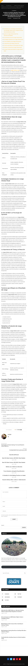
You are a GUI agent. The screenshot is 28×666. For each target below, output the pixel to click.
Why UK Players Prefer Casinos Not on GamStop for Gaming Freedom (12, 624)
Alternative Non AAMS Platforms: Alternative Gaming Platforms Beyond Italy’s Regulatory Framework (12, 611)
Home (2, 5)
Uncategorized (8, 5)
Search (2, 525)
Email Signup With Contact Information (14, 567)
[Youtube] (20, 659)
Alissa (10, 18)
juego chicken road (15, 70)
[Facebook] (8, 659)
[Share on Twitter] (18, 429)
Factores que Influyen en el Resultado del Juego (13, 45)
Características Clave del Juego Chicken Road (13, 37)
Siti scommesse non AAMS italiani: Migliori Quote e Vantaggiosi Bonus (12, 617)
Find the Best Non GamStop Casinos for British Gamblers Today (13, 638)
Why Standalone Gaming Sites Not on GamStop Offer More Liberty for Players (13, 631)
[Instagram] (14, 659)
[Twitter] (11, 659)
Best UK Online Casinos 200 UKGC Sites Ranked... (14, 458)
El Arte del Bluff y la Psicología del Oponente (12, 41)
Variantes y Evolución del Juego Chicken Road (13, 47)
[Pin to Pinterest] (19, 429)
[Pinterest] (17, 659)
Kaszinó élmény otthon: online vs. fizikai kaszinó (14, 479)
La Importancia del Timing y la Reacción (11, 43)
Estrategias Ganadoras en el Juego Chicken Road (13, 39)
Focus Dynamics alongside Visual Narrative (14, 471)
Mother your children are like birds (14, 466)
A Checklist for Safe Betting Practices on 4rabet (14, 475)
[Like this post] (15, 429)
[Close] (1, 1)
